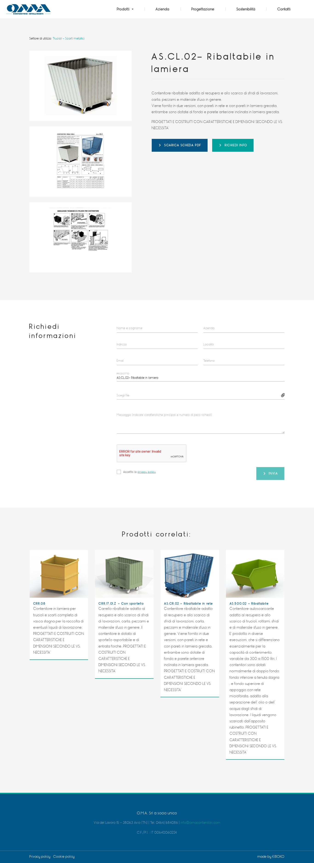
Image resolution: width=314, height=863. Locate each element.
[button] (125, 9)
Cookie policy (64, 857)
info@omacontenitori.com (200, 823)
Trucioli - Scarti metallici (69, 38)
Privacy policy (40, 857)
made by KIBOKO (271, 857)
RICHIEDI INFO (236, 145)
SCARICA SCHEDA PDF (182, 145)
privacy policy (147, 472)
